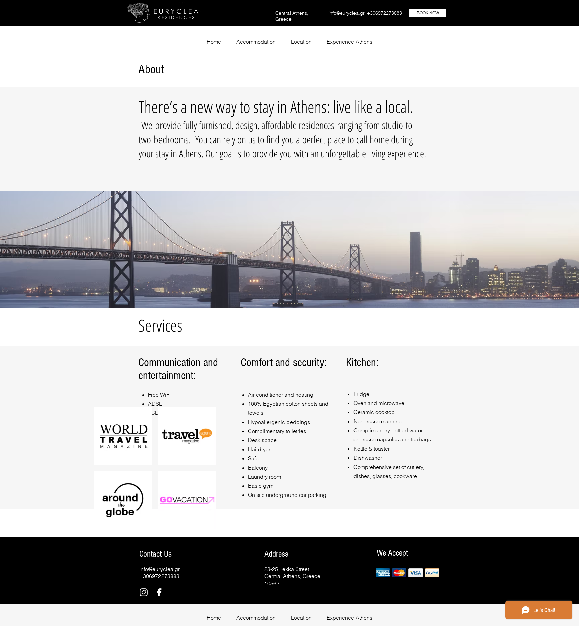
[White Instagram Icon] (143, 592)
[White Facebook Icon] (159, 592)
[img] (383, 572)
